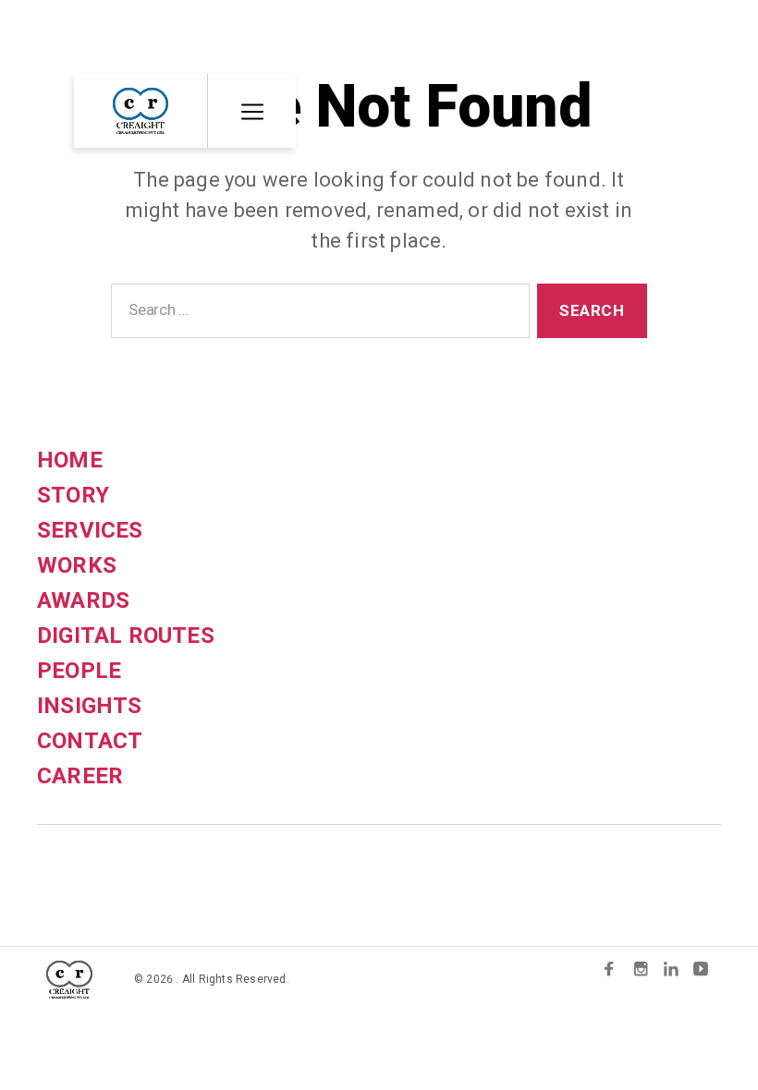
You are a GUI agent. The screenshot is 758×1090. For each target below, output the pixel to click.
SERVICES (90, 530)
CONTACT (89, 741)
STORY (73, 495)
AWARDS (83, 600)
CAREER (80, 776)
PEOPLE (79, 671)
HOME (70, 460)
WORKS (76, 565)
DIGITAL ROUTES (125, 635)
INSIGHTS (89, 706)
